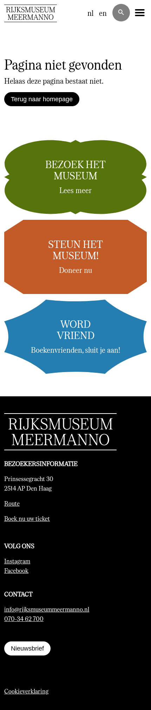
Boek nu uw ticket (27, 518)
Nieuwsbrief (27, 648)
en (103, 12)
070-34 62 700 (24, 618)
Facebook (16, 570)
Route (12, 503)
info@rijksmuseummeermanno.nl (46, 609)
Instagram (17, 561)
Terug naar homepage (42, 99)
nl (90, 12)
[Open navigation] (140, 13)
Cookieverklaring (26, 691)
